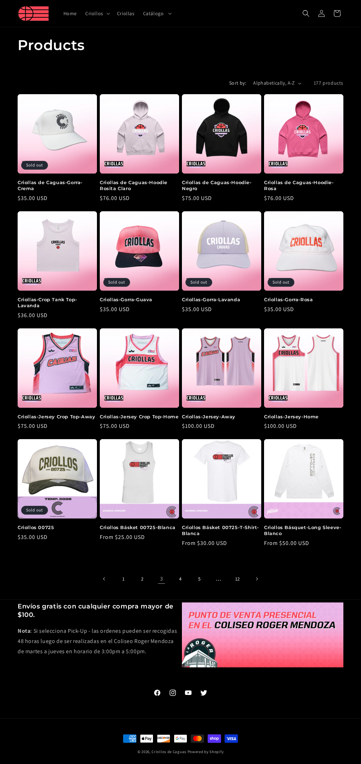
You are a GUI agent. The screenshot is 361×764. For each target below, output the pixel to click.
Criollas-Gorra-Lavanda (211, 299)
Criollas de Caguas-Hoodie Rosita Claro (133, 185)
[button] (97, 13)
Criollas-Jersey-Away (208, 416)
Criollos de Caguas (169, 751)
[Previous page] (104, 579)
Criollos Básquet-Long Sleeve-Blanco (302, 530)
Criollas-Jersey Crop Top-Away (56, 416)
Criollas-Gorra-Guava (126, 299)
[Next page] (256, 579)
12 (237, 579)
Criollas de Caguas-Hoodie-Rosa (299, 185)
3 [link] (161, 578)
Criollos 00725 (36, 527)
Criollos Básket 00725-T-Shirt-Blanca (220, 530)
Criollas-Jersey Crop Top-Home (139, 416)
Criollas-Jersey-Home (291, 416)
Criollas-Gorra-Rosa (288, 299)
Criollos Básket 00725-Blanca (138, 527)
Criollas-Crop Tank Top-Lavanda (47, 302)
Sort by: (237, 83)
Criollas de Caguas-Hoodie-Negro (217, 185)
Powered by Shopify (206, 751)
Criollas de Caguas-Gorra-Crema (50, 185)
